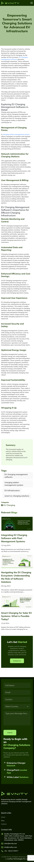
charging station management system (16, 134)
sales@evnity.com (10, 843)
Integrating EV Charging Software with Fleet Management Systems (14, 538)
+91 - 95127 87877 (11, 851)
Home (3, 817)
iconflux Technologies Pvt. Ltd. (18, 859)
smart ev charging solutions (17, 496)
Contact (4, 824)
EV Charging (9, 505)
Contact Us (17, 661)
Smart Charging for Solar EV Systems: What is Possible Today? (16, 616)
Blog (2, 820)
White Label (18, 777)
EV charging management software (16, 475)
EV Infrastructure (12, 490)
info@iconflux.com (10, 847)
